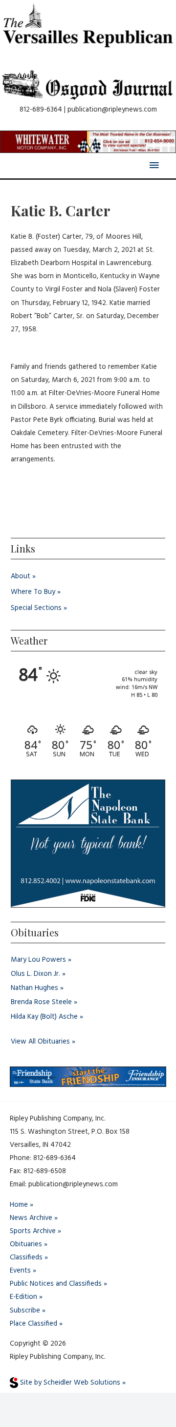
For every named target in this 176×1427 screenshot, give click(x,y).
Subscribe (25, 1310)
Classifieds (26, 1257)
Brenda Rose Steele (41, 1002)
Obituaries (26, 1244)
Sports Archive (33, 1231)
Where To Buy (33, 592)
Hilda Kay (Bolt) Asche (44, 1017)
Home (19, 1205)
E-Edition (23, 1297)
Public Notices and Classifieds (56, 1284)
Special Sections (36, 608)
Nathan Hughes (34, 988)
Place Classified (33, 1324)
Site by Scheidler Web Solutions (69, 1383)
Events (20, 1270)
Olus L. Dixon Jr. (35, 974)
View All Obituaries (40, 1041)
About (20, 576)
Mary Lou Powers (38, 960)
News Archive (31, 1218)
